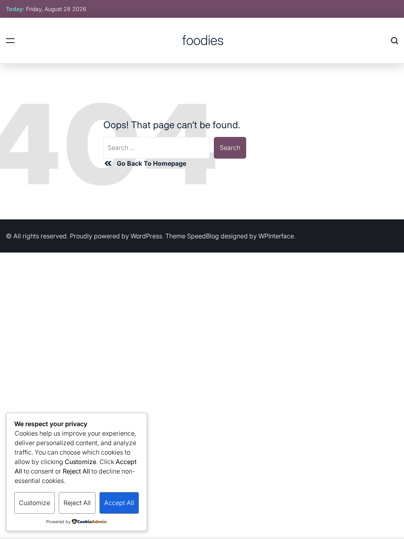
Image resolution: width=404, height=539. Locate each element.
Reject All (77, 503)
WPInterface (276, 236)
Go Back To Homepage (151, 163)
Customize (34, 503)
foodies (203, 40)
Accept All (119, 503)
